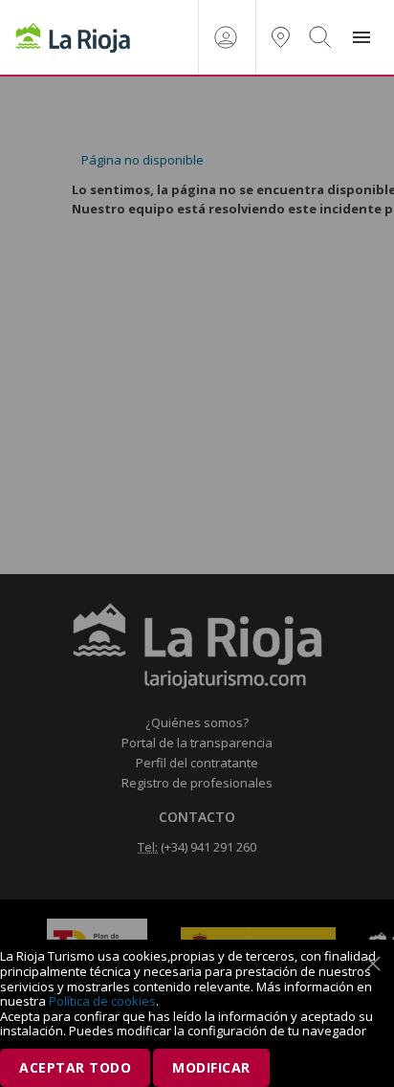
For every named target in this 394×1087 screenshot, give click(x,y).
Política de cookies (102, 1000)
